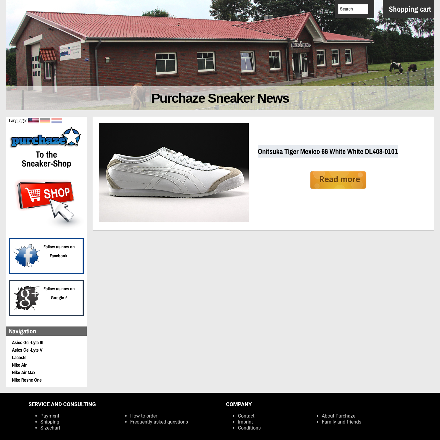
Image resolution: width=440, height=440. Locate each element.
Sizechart (50, 428)
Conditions (249, 428)
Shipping (49, 422)
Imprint (245, 422)
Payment (49, 416)
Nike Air (19, 365)
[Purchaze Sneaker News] (46, 147)
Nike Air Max (23, 372)
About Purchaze (338, 416)
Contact (246, 416)
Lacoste (19, 357)
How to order (143, 416)
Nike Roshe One (27, 380)
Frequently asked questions (159, 422)
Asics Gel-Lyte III (27, 342)
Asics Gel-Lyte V (27, 350)
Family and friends (341, 422)
